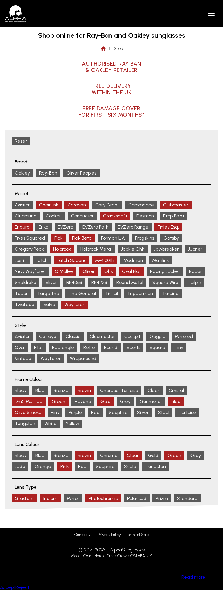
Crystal (176, 390)
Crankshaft (115, 216)
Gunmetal (150, 401)
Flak (58, 238)
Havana (83, 401)
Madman (133, 260)
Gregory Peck (29, 249)
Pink (55, 412)
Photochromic (103, 498)
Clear (153, 390)
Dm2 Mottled (28, 401)
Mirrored (184, 336)
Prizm (162, 498)
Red (95, 412)
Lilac (175, 401)
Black (20, 390)
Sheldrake (25, 282)
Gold (105, 401)
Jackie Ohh (133, 249)
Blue (39, 390)
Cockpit (54, 216)
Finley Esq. (168, 227)
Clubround (26, 216)
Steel (163, 412)
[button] (211, 13)
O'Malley (64, 271)
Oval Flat (131, 271)
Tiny (179, 347)
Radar (195, 271)
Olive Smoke (28, 412)
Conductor (82, 216)
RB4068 (74, 282)
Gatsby (171, 238)
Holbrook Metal (96, 249)
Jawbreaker (166, 249)
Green (58, 401)
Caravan (77, 205)
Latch (42, 260)
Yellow (72, 423)
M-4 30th (104, 260)
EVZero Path (95, 227)
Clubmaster (175, 205)
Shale (130, 466)
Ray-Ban (48, 173)
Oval (20, 347)
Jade (20, 466)
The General (82, 293)
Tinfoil (111, 293)
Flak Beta (82, 238)
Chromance (141, 205)
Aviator (22, 205)
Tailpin (194, 282)
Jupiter (195, 249)
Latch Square (71, 260)
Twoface (24, 304)
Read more (193, 577)
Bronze (61, 390)
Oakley (22, 173)
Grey (125, 401)
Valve (49, 304)
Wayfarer (74, 304)
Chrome (109, 455)
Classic (73, 336)
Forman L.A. (113, 238)
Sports (133, 347)
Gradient (24, 498)
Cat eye (47, 336)
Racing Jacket (165, 271)
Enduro (22, 227)
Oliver (88, 271)
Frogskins (144, 238)
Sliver (51, 282)
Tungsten (25, 423)
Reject (22, 587)
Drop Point (173, 216)
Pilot (38, 347)
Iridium (50, 498)
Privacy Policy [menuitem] (109, 534)
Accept (7, 587)
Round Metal (129, 282)
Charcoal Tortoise (119, 390)
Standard (187, 498)
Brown (84, 390)
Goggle (158, 336)
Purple (75, 412)
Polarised (136, 498)
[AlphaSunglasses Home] (15, 13)
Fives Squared (30, 238)
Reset (21, 141)
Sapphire (118, 412)
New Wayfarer (30, 271)
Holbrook (62, 249)
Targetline (48, 293)
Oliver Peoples (81, 173)
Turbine (170, 293)
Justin (20, 260)
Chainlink (48, 205)
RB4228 (99, 282)
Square (157, 347)
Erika (43, 227)
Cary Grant (107, 205)
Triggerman (140, 293)
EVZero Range (133, 227)
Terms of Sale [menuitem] (137, 534)
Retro (89, 347)
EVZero (65, 227)
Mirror (73, 498)
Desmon (145, 216)
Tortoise (187, 412)
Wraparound (83, 358)
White (50, 423)
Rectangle (63, 347)
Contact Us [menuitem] (83, 534)
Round (110, 347)
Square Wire (165, 282)
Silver (143, 412)
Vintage (23, 358)
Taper (21, 293)
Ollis (108, 271)
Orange (43, 466)
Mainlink (160, 260)
